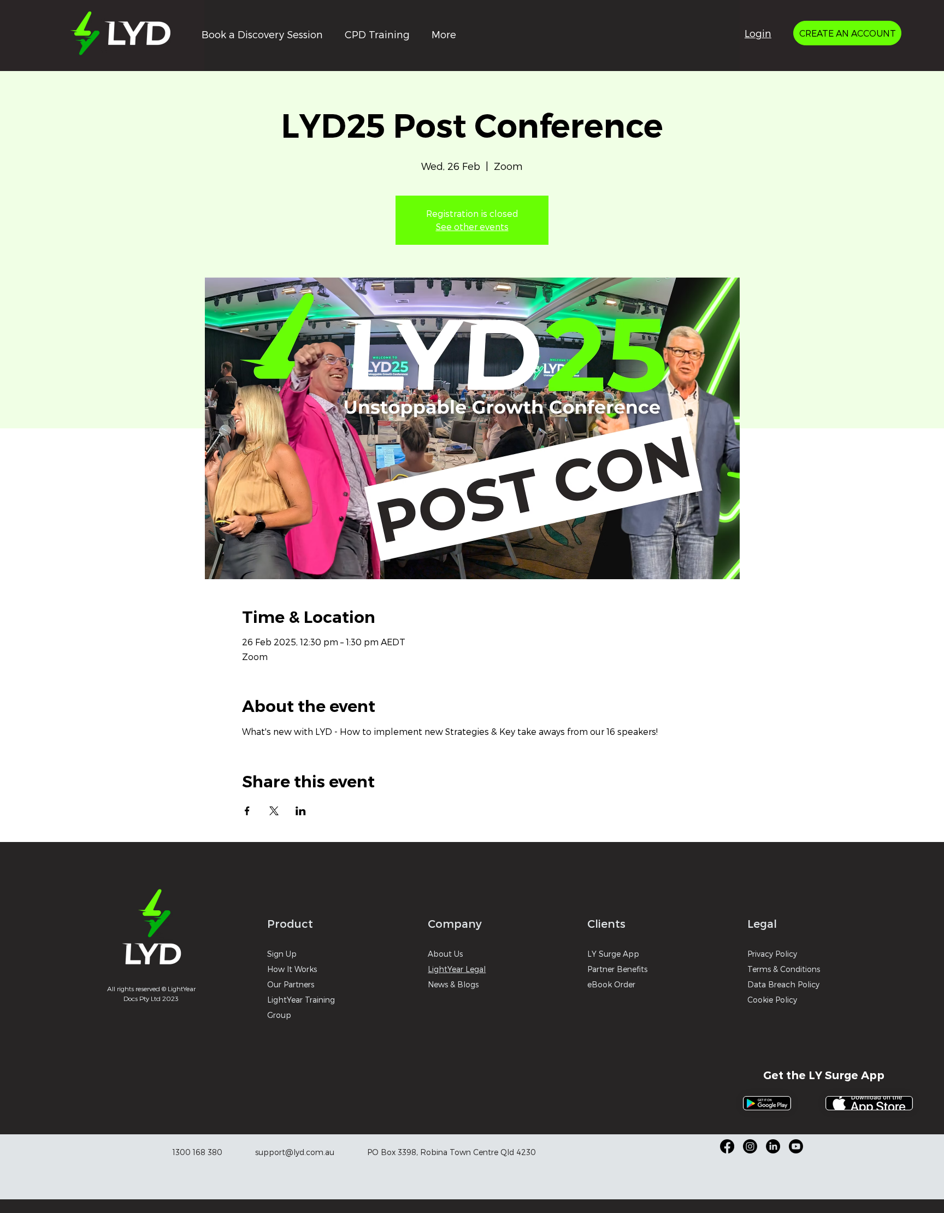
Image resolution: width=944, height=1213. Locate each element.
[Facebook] (727, 1146)
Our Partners (290, 984)
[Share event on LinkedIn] (301, 810)
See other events (472, 226)
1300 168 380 (197, 1152)
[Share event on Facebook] (247, 810)
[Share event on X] (274, 810)
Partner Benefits (617, 969)
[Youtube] (796, 1146)
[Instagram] (750, 1146)
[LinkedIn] (773, 1146)
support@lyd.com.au (294, 1152)
